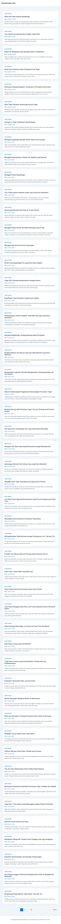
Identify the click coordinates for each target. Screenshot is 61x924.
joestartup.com (8, 3)
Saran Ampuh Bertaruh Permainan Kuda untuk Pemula (23, 589)
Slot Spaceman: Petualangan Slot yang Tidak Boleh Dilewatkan (26, 429)
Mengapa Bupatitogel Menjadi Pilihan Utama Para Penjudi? (24, 140)
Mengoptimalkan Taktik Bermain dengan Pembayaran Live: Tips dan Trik (29, 536)
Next (55, 909)
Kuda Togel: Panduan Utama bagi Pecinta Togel (20, 104)
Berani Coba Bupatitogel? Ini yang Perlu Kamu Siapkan (23, 263)
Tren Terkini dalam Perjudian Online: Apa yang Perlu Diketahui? (26, 192)
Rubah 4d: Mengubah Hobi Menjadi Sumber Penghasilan (24, 52)
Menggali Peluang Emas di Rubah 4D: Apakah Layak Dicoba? (25, 157)
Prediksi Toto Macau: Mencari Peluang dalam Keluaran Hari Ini (26, 554)
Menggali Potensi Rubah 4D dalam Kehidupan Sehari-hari (24, 228)
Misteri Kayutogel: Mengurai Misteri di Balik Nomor (22, 698)
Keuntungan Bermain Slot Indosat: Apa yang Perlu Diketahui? (25, 464)
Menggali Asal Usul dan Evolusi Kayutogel (19, 245)
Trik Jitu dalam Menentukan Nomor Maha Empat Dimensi (24, 769)
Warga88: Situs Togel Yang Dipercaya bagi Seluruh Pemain (24, 482)
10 (31, 909)
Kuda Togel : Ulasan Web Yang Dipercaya (18, 571)
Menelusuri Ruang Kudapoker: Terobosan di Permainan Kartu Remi (27, 87)
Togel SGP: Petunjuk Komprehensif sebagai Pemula (22, 280)
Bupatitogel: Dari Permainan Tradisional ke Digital (21, 298)
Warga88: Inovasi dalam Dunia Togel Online (19, 734)
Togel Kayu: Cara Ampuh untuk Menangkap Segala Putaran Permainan (28, 804)
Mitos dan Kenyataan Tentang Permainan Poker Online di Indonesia (27, 716)
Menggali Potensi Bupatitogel (14, 175)
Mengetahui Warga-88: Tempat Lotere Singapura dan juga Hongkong (28, 839)
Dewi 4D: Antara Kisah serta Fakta (16, 821)
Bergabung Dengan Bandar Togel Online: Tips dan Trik (23, 894)
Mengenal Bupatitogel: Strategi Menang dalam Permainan (24, 335)
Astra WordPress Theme (43, 919)
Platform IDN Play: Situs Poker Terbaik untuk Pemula (22, 751)
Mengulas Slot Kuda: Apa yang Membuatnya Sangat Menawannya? (27, 446)
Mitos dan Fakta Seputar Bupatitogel (17, 16)
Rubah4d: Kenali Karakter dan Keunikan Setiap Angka (22, 857)
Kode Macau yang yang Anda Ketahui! (17, 644)
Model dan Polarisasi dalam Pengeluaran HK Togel (22, 69)
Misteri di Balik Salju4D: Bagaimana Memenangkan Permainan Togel (28, 392)
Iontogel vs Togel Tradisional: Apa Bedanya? (19, 122)
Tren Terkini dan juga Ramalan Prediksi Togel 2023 (22, 34)
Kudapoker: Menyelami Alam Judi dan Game (19, 681)
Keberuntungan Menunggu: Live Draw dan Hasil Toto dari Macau (26, 626)
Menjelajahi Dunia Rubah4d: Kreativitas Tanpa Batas (22, 519)
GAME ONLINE (8, 13)
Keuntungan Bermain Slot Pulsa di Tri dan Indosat (21, 210)
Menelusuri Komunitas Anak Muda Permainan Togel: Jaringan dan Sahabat (30, 786)
